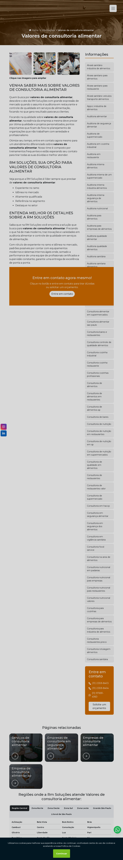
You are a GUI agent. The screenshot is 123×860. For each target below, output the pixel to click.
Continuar (61, 853)
